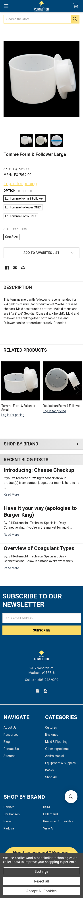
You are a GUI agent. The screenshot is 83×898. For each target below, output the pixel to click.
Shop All (51, 777)
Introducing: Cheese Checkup (39, 470)
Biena (8, 821)
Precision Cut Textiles (58, 821)
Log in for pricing (20, 183)
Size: (15, 229)
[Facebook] (7, 267)
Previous (4, 390)
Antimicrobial (54, 756)
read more (11, 494)
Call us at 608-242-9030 (41, 680)
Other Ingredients (57, 749)
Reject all (41, 881)
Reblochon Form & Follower (62, 406)
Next (78, 390)
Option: (18, 191)
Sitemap (9, 756)
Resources (11, 734)
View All (48, 828)
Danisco (9, 807)
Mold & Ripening (56, 741)
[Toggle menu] (6, 6)
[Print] (22, 267)
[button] (41, 252)
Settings (41, 871)
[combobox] (41, 19)
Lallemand (50, 814)
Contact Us (11, 749)
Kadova (9, 828)
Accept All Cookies (41, 890)
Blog (7, 741)
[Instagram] (45, 690)
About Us (10, 727)
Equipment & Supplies (60, 763)
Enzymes (51, 734)
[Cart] (76, 6)
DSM (46, 807)
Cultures (51, 727)
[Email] (15, 267)
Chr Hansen (12, 814)
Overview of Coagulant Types (39, 548)
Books (49, 770)
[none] (41, 79)
